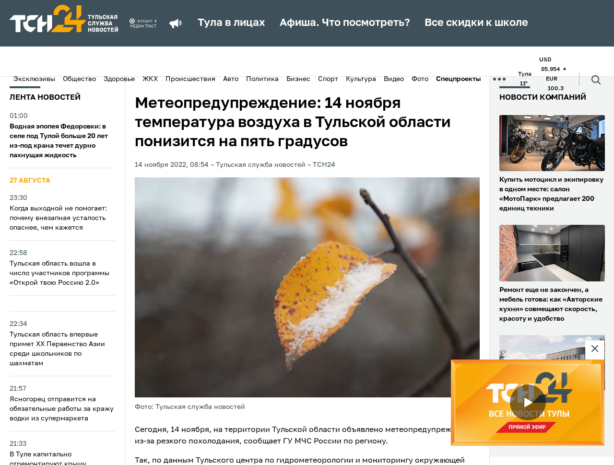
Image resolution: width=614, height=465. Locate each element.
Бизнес (298, 79)
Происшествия (190, 79)
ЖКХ (150, 79)
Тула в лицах (231, 23)
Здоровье (119, 79)
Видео (394, 79)
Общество (79, 79)
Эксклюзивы (34, 79)
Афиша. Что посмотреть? (345, 23)
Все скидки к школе (476, 23)
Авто (230, 79)
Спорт (328, 79)
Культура (361, 79)
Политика (262, 79)
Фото (420, 79)
